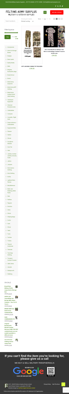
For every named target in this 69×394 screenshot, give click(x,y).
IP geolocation (39, 391)
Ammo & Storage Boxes (11, 51)
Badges (9, 56)
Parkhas (9, 199)
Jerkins (9, 161)
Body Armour (10, 75)
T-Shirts (9, 240)
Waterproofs (10, 270)
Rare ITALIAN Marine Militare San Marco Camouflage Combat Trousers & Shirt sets (54, 51)
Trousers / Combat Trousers (11, 259)
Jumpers (9, 164)
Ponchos (9, 206)
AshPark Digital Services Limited (26, 388)
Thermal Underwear (10, 245)
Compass (9, 113)
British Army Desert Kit (10, 82)
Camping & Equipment (10, 100)
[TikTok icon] (62, 6)
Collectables (10, 110)
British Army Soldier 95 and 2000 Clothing (11, 94)
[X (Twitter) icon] (58, 6)
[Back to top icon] (63, 384)
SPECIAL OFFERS (57, 12)
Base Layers (10, 59)
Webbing (9, 274)
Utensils (9, 267)
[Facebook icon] (55, 6)
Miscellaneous (11, 185)
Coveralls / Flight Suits (11, 118)
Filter (7, 37)
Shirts (8, 210)
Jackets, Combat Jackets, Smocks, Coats (12, 155)
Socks (9, 220)
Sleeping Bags (11, 216)
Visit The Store (56, 384)
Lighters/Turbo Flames (11, 181)
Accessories (10, 47)
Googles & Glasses (10, 142)
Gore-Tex (9, 147)
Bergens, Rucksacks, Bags (11, 70)
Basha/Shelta (10, 62)
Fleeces (9, 131)
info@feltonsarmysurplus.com (52, 2)
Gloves (9, 138)
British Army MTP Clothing (11, 88)
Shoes (9, 227)
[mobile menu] (45, 12)
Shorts (9, 213)
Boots (9, 78)
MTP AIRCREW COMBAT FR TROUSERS (31, 66)
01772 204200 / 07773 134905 (34, 2)
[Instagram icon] (60, 6)
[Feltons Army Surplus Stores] (21, 13)
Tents (8, 230)
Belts (8, 66)
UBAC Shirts (10, 263)
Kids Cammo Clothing (10, 169)
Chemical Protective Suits (11, 106)
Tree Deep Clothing (10, 254)
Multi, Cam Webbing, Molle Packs (11, 190)
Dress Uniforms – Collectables (12, 123)
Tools (8, 234)
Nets (8, 196)
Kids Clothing (10, 173)
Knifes (9, 176)
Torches (9, 237)
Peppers (9, 203)
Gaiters (9, 134)
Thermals (9, 249)
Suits (8, 223)
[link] (43, 19)
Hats (8, 150)
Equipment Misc (11, 128)
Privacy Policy (47, 384)
